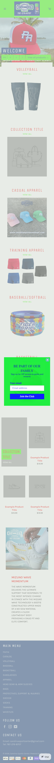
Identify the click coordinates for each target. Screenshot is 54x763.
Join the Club (27, 396)
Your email (15, 383)
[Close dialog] (47, 359)
